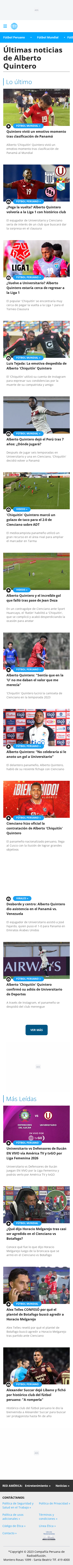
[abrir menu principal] (5, 26)
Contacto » (9, 1533)
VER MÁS (36, 1030)
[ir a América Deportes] (14, 26)
